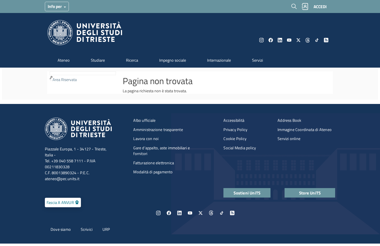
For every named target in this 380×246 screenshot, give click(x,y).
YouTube (289, 40)
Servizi (257, 60)
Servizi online (289, 139)
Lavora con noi (146, 139)
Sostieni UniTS (247, 193)
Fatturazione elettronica (153, 163)
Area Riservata (65, 80)
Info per (55, 6)
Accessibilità (233, 120)
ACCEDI (320, 6)
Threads (308, 40)
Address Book (289, 120)
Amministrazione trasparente (158, 130)
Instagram (261, 40)
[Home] (85, 33)
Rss (326, 40)
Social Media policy (239, 148)
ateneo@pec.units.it (62, 179)
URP (106, 229)
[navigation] (83, 77)
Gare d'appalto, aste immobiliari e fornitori (161, 151)
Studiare (98, 60)
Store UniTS (310, 193)
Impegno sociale (172, 60)
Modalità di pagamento (153, 172)
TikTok (221, 213)
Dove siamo (61, 229)
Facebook (271, 40)
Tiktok (317, 40)
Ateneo (64, 60)
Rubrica (305, 6)
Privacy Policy (235, 130)
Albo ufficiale (144, 120)
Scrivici (87, 229)
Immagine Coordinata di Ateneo (305, 130)
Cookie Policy (235, 139)
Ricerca (132, 60)
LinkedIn (280, 40)
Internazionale (219, 60)
